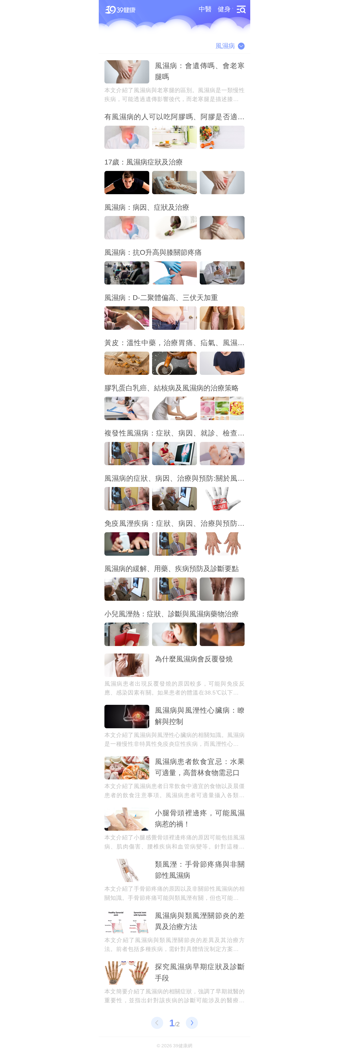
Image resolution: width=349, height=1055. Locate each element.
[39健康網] (121, 10)
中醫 (205, 9)
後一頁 (192, 1023)
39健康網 (182, 1045)
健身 (224, 9)
